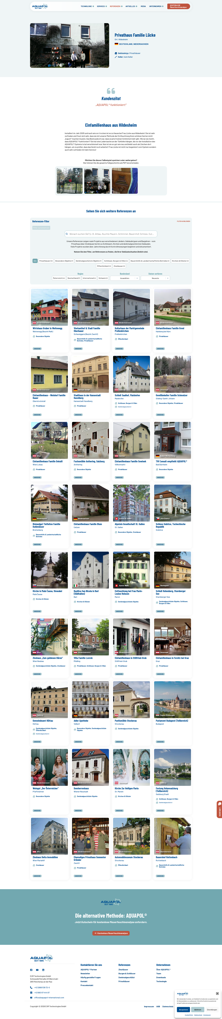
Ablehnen (197, 1010)
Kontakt (84, 981)
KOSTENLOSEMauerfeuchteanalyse (178, 6)
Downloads (161, 977)
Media (143, 6)
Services (101, 6)
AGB (158, 1006)
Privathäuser (124, 981)
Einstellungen (212, 1010)
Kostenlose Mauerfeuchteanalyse (112, 933)
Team (158, 973)
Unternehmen (155, 6)
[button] (217, 993)
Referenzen (115, 6)
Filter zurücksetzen (41, 228)
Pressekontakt (87, 985)
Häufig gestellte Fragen (91, 977)
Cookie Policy (189, 1015)
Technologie (86, 6)
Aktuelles (130, 6)
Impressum (207, 1015)
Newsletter (85, 973)
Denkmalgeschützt (127, 977)
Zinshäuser (123, 969)
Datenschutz (198, 1015)
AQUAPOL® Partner (89, 969)
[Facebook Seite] (31, 970)
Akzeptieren (183, 1010)
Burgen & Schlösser (127, 973)
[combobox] (111, 234)
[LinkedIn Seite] (43, 970)
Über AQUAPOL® (163, 969)
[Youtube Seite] (37, 970)
